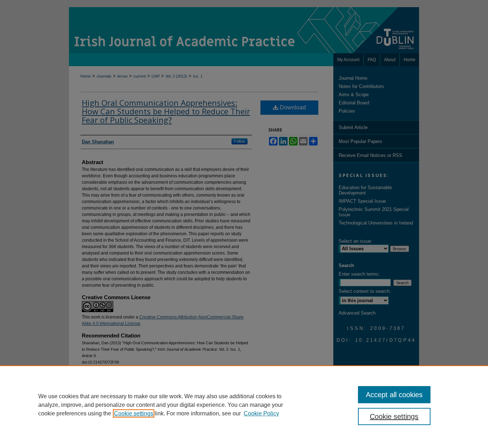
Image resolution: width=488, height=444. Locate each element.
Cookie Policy (261, 413)
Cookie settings (133, 413)
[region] (244, 404)
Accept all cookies (394, 395)
